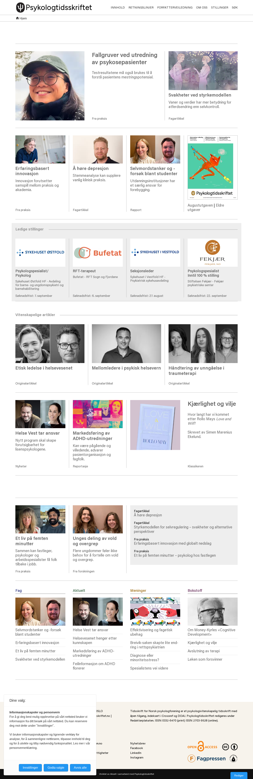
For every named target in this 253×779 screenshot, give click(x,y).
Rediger (239, 775)
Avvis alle (80, 767)
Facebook (136, 748)
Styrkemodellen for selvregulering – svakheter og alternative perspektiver (183, 529)
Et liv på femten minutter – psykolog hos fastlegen (175, 555)
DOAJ (181, 716)
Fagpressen (195, 757)
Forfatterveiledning (174, 7)
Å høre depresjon (148, 514)
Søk (235, 7)
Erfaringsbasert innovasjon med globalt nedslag (172, 543)
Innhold (118, 7)
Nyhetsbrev (138, 743)
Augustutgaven (200, 205)
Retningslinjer (141, 7)
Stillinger (219, 7)
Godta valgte (56, 767)
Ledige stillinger (143, 231)
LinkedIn (135, 753)
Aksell (113, 774)
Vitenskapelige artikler (149, 316)
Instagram (136, 757)
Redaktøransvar (233, 757)
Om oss (201, 7)
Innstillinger (30, 767)
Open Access (196, 743)
